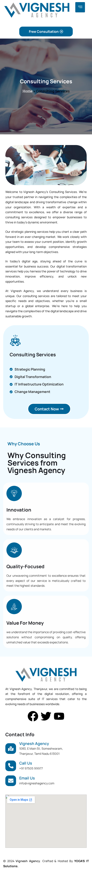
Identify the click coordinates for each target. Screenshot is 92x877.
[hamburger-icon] (80, 7)
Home (27, 91)
